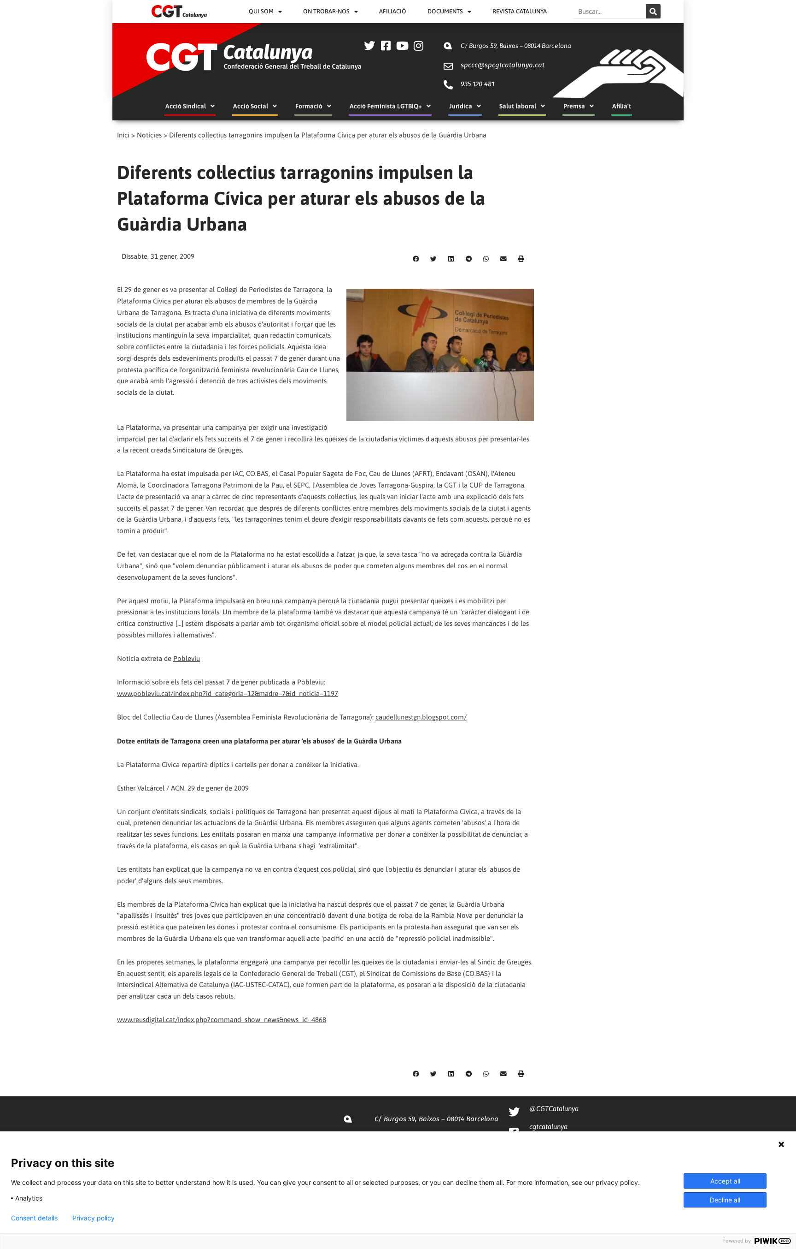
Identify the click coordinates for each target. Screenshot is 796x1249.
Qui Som (261, 11)
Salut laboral (517, 106)
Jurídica (460, 106)
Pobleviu (186, 658)
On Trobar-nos (326, 11)
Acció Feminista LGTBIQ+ (386, 106)
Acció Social (250, 106)
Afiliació (392, 11)
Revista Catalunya (519, 11)
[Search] (653, 11)
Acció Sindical (185, 106)
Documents (445, 11)
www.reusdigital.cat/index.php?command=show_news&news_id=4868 (221, 1019)
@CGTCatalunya (554, 1108)
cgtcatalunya (548, 1126)
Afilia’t (621, 106)
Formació (308, 106)
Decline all (725, 1200)
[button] (416, 259)
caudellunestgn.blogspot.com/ (421, 717)
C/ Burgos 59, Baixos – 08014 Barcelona (516, 45)
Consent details (34, 1218)
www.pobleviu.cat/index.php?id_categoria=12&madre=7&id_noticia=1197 (227, 693)
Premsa (574, 106)
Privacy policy (93, 1218)
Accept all (725, 1181)
